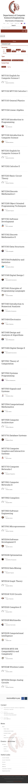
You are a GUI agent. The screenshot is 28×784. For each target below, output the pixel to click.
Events (5, 748)
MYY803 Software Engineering (9, 512)
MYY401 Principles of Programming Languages (13, 289)
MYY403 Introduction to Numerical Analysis (12, 305)
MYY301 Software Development (9, 220)
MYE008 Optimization (11, 555)
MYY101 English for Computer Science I (10, 76)
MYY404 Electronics (11, 319)
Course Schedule (5, 757)
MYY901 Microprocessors (13, 526)
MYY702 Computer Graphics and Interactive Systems (13, 451)
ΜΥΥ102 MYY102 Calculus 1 (14, 91)
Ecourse (3, 762)
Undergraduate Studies (8, 731)
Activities (4, 744)
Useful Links (17, 23)
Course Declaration (6, 760)
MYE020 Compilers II (11, 607)
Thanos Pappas (18, 781)
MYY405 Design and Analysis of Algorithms (12, 333)
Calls (5, 735)
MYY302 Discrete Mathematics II (9, 235)
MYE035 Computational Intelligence (12, 634)
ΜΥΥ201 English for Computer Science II (10, 152)
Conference (6, 751)
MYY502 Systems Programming (9, 374)
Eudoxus (4, 764)
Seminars (6, 746)
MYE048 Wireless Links (12, 667)
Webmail (4, 766)
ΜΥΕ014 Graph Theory (11, 581)
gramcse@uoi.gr (7, 718)
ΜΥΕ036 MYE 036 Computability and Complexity (10, 651)
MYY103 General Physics (13, 100)
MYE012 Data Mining (11, 568)
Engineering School (6, 770)
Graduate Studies (7, 733)
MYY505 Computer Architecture (10, 421)
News (3, 726)
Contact (12, 23)
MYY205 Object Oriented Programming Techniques (13, 204)
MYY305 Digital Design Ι (12, 275)
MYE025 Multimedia (11, 620)
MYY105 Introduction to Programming (12, 120)
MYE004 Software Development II (9, 540)
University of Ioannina (6, 768)
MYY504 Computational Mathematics (12, 405)
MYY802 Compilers (10, 498)
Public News (6, 728)
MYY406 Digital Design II (13, 348)
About (8, 23)
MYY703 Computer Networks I (10, 467)
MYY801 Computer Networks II (10, 483)
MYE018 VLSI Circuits (11, 594)
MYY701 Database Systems (14, 435)
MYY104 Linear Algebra (12, 110)
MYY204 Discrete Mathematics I (9, 192)
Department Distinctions (9, 737)
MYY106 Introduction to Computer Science (12, 136)
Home (4, 23)
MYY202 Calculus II (10, 166)
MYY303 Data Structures (12, 246)
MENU (2, 36)
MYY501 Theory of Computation (10, 362)
